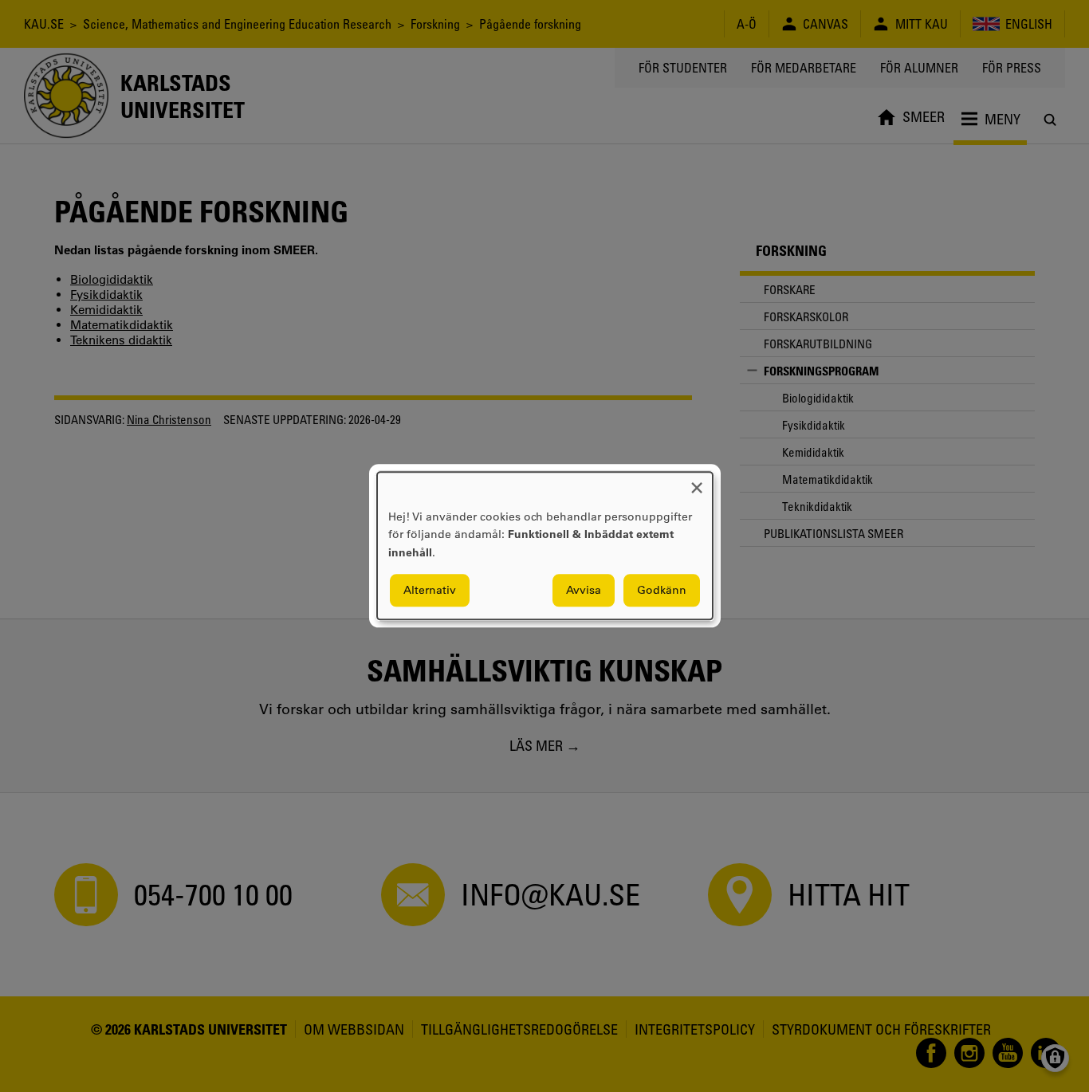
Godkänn (661, 590)
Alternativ (429, 590)
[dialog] (545, 545)
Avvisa (583, 590)
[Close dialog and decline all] (697, 482)
